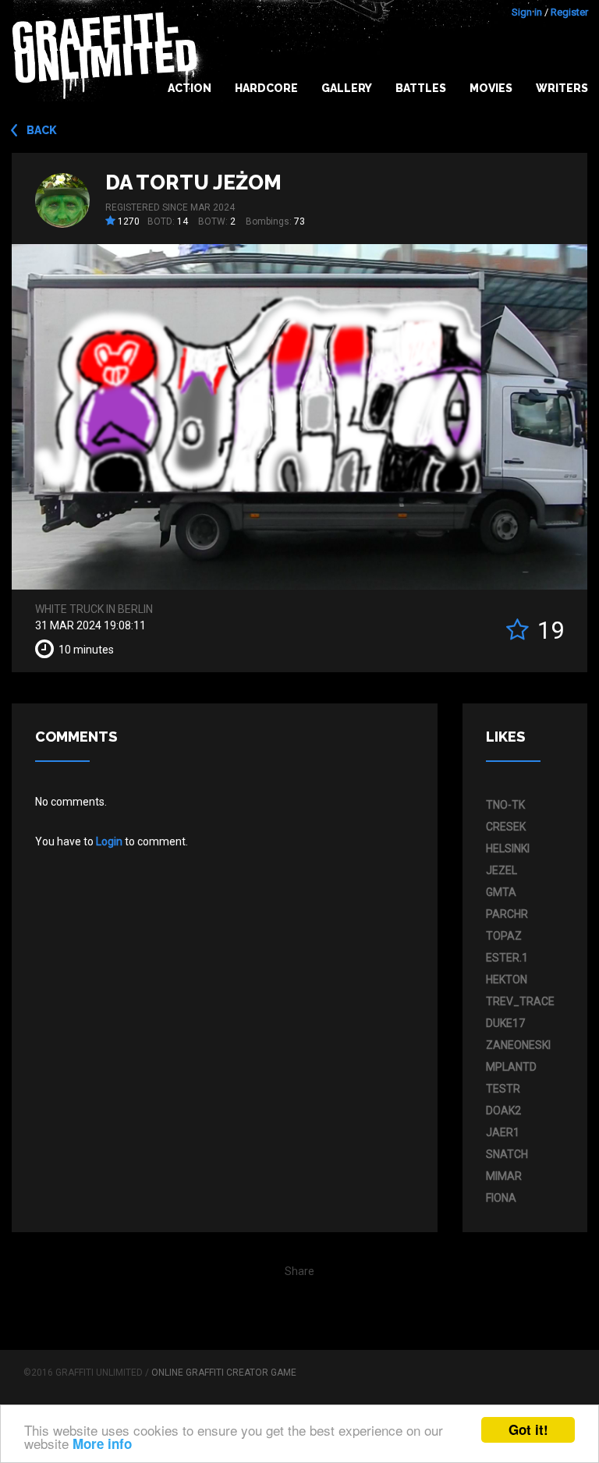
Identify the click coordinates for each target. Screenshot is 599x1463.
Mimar (504, 1176)
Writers (562, 88)
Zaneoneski (518, 1045)
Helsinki (508, 848)
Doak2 (503, 1110)
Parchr (507, 914)
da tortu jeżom (193, 182)
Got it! (528, 1429)
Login (109, 841)
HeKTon (506, 979)
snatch (507, 1154)
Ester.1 (507, 957)
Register (569, 12)
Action (189, 88)
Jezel (501, 870)
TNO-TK (505, 805)
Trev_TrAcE (520, 1001)
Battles (420, 88)
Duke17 (505, 1023)
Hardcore (266, 88)
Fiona (501, 1198)
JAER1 (502, 1132)
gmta (501, 892)
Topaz (504, 936)
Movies (491, 88)
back (42, 130)
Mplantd (511, 1067)
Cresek (506, 826)
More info (102, 1443)
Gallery (346, 88)
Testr (503, 1088)
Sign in (527, 12)
